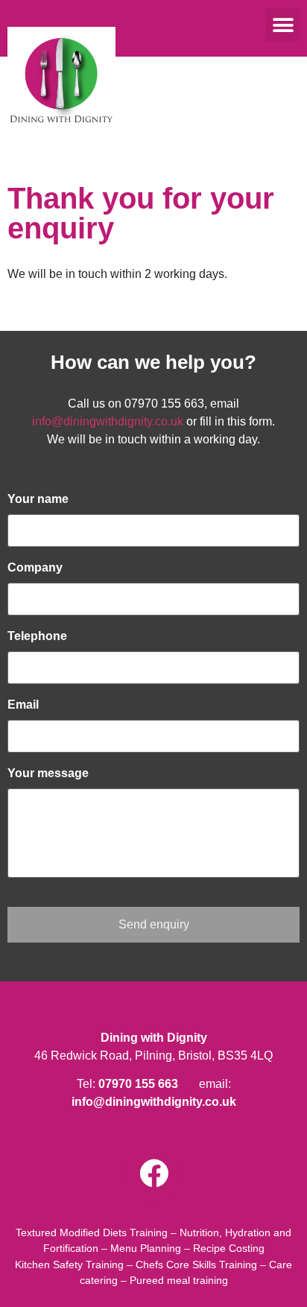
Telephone (37, 636)
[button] (283, 25)
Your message (48, 773)
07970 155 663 (138, 1083)
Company (35, 567)
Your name (38, 499)
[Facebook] (153, 1174)
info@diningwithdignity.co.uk (107, 421)
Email (23, 704)
